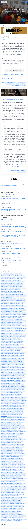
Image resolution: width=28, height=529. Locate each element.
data (23, 358)
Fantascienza (4, 361)
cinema (22, 425)
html (19, 486)
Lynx (23, 506)
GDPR (20, 274)
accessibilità (15, 334)
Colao (13, 459)
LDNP (15, 82)
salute (9, 436)
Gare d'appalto (22, 398)
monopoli (3, 327)
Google (7, 277)
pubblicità (24, 313)
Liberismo (3, 448)
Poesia (7, 475)
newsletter (4, 386)
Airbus (19, 500)
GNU (14, 494)
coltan (8, 381)
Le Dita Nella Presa (21, 82)
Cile (11, 402)
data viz (14, 325)
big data (20, 438)
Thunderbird (20, 450)
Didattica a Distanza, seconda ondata (10, 253)
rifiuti (10, 334)
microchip (20, 478)
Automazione (4, 359)
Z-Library (12, 489)
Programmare (4, 395)
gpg (17, 484)
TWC (13, 331)
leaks (20, 487)
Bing (8, 489)
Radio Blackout (9, 391)
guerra (17, 283)
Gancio (17, 377)
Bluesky (3, 433)
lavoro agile (19, 434)
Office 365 (3, 377)
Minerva (20, 455)
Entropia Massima (14, 386)
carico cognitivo (13, 464)
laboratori (23, 306)
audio (21, 278)
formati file (13, 511)
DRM (16, 459)
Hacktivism (20, 361)
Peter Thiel (21, 355)
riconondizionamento (6, 438)
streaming (17, 425)
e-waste (14, 394)
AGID (23, 389)
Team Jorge (3, 444)
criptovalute (10, 319)
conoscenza (10, 372)
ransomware (9, 342)
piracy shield (4, 289)
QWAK (16, 475)
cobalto (23, 380)
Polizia (18, 350)
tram (2, 494)
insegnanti (21, 308)
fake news (3, 350)
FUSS (24, 391)
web (8, 356)
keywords (24, 486)
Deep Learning (4, 363)
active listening (10, 487)
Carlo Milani (11, 288)
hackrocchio (17, 397)
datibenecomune (22, 431)
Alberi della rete (5, 367)
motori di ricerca (17, 313)
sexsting (24, 85)
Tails (8, 409)
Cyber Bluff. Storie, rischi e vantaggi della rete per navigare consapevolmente (13, 249)
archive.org (17, 395)
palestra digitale (14, 406)
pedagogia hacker (16, 280)
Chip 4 (19, 452)
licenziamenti (9, 509)
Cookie (2, 400)
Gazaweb (3, 314)
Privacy (12, 275)
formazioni (17, 458)
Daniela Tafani (21, 316)
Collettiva (3, 453)
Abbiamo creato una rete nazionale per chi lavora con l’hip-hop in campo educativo (13, 235)
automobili (3, 414)
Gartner (3, 439)
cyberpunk (15, 455)
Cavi (18, 322)
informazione (10, 369)
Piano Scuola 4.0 (17, 291)
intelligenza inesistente (9, 422)
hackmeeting (19, 286)
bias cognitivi (4, 308)
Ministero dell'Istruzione (7, 347)
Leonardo (15, 506)
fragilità (9, 425)
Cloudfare (17, 331)
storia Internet (15, 364)
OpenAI (9, 317)
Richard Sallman (8, 494)
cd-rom (24, 519)
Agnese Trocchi (4, 316)
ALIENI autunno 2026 (6, 219)
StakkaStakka (4, 325)
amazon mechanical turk (15, 378)
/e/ (10, 455)
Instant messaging (5, 375)
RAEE (10, 316)
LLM (2, 303)
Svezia (19, 517)
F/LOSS (24, 439)
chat (2, 349)
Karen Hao (3, 520)
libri (14, 84)
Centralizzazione (20, 420)
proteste (18, 305)
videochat (13, 389)
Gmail (19, 428)
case (20, 439)
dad (21, 283)
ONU (24, 475)
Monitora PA (12, 505)
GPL (8, 386)
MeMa (23, 422)
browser (10, 359)
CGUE (2, 330)
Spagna (17, 369)
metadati (19, 416)
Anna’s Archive (10, 408)
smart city (3, 358)
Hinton (2, 413)
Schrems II (8, 294)
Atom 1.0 (4, 268)
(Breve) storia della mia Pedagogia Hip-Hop (11, 231)
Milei (25, 478)
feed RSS (20, 464)
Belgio (2, 519)
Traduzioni (21, 453)
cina (8, 392)
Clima (7, 400)
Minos (19, 430)
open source (15, 311)
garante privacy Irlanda (13, 444)
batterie (8, 328)
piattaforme (18, 288)
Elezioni (3, 391)
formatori (3, 398)
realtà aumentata (15, 456)
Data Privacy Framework (15, 314)
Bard (5, 489)
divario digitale (13, 352)
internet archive (5, 378)
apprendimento (21, 363)
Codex (2, 441)
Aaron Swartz (14, 375)
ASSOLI (22, 413)
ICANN (2, 430)
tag (2, 487)
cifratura (19, 414)
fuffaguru (13, 423)
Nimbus (3, 394)
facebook (3, 302)
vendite (3, 484)
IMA (5, 331)
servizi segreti (22, 381)
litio (5, 336)
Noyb (10, 325)
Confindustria (4, 512)
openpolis (20, 333)
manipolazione (16, 342)
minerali (3, 498)
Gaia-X (8, 324)
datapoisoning (4, 503)
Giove (16, 398)
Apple (2, 295)
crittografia (13, 350)
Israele (23, 288)
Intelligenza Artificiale (7, 82)
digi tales (15, 516)
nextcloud (7, 355)
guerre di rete (4, 288)
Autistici (22, 353)
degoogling (16, 347)
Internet (10, 308)
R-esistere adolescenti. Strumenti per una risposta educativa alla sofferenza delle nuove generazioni (13, 227)
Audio (17, 84)
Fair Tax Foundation (5, 423)
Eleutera (19, 461)
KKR (13, 317)
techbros (16, 330)
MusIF (22, 470)
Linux (20, 311)
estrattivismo (22, 309)
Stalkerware (23, 84)
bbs (2, 477)
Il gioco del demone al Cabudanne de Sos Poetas (13, 198)
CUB (8, 473)
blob (24, 464)
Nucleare (23, 352)
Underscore (4, 384)
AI (1, 274)
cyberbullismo (4, 508)
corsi (23, 336)
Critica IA (3, 392)
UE (23, 275)
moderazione (23, 370)
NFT (2, 331)
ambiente (14, 322)
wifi (2, 402)
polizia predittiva (17, 336)
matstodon (8, 469)
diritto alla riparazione (16, 327)
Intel (2, 355)
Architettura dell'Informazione (16, 514)
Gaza (21, 319)
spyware (12, 170)
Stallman (14, 442)
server (11, 397)
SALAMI (14, 445)
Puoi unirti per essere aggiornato (9, 185)
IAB (22, 517)
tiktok (22, 369)
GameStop (15, 508)
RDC (8, 480)
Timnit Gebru (4, 517)
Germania (18, 392)
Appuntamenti (8, 283)
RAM (12, 381)
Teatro (14, 509)
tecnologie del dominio (6, 339)
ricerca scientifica (12, 466)
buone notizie (23, 295)
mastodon (9, 322)
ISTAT (14, 383)
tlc (6, 519)
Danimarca (3, 380)
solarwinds (19, 519)
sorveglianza (9, 84)
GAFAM (2, 277)
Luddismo (22, 466)
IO (14, 369)
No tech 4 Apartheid (17, 359)
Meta (14, 277)
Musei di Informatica (18, 408)
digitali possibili (5, 352)
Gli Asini (12, 367)
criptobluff (24, 400)
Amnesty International (6, 478)
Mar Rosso (24, 397)
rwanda (11, 452)
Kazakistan (22, 417)
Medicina (12, 370)
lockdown (3, 506)
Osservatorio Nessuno (10, 441)
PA (16, 303)
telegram (15, 316)
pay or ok (19, 405)
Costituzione (14, 428)
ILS (13, 425)
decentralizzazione (19, 372)
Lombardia (3, 369)
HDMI (19, 459)
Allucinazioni (18, 367)
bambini (3, 344)
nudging (22, 402)
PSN (11, 506)
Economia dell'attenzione (11, 388)
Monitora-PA (4, 317)
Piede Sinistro (16, 402)
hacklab (17, 370)
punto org (7, 430)
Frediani (3, 456)
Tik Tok (16, 328)
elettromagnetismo (5, 459)
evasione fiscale (5, 452)
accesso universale (11, 414)
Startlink (13, 377)
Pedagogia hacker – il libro (7, 223)
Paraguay (22, 444)
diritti (7, 314)
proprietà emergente (6, 497)
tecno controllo (21, 281)
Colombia (8, 442)
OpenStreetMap (13, 419)
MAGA (23, 367)
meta (2, 403)
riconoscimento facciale (17, 294)
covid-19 (15, 339)
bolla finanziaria (12, 363)
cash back (14, 469)
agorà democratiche (9, 467)
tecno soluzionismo (5, 364)
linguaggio (3, 425)
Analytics (18, 389)
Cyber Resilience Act (17, 520)
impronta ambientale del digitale (8, 299)
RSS (10, 268)
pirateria (3, 322)
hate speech (13, 461)
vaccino (12, 411)
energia (3, 297)
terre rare (6, 303)
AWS (2, 422)
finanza (24, 320)
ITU (23, 455)
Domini (16, 487)
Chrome (16, 381)
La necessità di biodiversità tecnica (9, 194)
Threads (20, 388)
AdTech (20, 475)
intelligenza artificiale (6, 345)
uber (2, 409)
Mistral (10, 516)
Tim (19, 303)
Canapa (24, 483)
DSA (12, 330)
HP (11, 409)
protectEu (13, 413)
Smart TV (3, 328)
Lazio (23, 489)
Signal (24, 334)
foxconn (23, 403)
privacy (17, 170)
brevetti (18, 384)
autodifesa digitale (10, 341)
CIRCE (14, 283)
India (15, 452)
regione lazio (4, 502)
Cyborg (20, 498)
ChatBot (3, 341)
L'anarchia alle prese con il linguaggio (10, 205)
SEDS (13, 497)
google (13, 300)
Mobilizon (13, 434)
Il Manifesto (4, 434)
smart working (12, 306)
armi (21, 322)
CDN (8, 398)
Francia (16, 309)
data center (11, 320)
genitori (17, 512)
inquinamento (13, 281)
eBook (19, 489)
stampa (20, 472)
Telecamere (15, 453)
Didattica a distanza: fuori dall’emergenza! (11, 260)
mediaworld (22, 503)
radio (8, 377)
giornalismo (4, 338)
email (17, 345)
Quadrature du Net (5, 491)
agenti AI (3, 342)
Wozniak (18, 492)
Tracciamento (4, 334)
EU (24, 294)
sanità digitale (10, 380)
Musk (11, 291)
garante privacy (5, 309)
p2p (13, 417)
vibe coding (11, 395)
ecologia (10, 313)
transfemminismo (5, 397)
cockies (19, 442)
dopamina (24, 314)
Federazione (11, 512)
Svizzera (17, 417)
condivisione (17, 473)
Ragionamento (12, 481)
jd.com (17, 503)
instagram (3, 356)
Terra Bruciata (4, 464)
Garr (14, 519)
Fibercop (21, 508)
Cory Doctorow (14, 355)
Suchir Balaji (11, 458)
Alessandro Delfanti (6, 470)
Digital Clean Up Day (14, 495)
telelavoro (16, 353)
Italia (20, 328)
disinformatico (21, 419)
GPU (24, 467)
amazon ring (15, 427)
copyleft (7, 406)
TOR (5, 409)
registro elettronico (11, 500)
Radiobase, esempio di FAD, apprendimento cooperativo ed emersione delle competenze (12, 244)
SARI (14, 400)
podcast (3, 411)
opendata (9, 331)
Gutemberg (3, 473)
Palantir (12, 309)
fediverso (20, 339)
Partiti (17, 433)
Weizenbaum (8, 433)
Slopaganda (18, 448)
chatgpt (18, 400)
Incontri (19, 511)
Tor (16, 489)
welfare (13, 491)
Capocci (3, 469)
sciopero (10, 519)
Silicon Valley (11, 349)
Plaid (2, 406)
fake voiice (9, 472)
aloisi (2, 511)
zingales (10, 502)
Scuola (8, 300)
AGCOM (7, 305)
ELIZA (24, 388)
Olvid (6, 516)
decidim (17, 467)
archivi (12, 473)
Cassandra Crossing (20, 300)
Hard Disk (18, 422)
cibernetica (6, 402)
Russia (22, 384)
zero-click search (11, 448)
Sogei (20, 506)
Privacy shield (4, 306)
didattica (13, 324)
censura (11, 292)
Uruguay (12, 480)
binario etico (22, 427)
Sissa (14, 345)
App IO (19, 469)
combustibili (14, 470)
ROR (21, 342)
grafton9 (23, 473)
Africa (21, 433)
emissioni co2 (9, 297)
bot (20, 356)
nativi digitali (11, 431)
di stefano (7, 511)
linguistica (14, 438)
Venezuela (3, 505)
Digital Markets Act (19, 480)
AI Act (9, 338)
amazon (24, 328)
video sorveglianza (14, 356)
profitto (8, 456)
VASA (22, 509)
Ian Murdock (4, 458)
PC (6, 484)
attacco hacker (19, 341)
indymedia (3, 366)
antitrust (16, 308)
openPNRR (3, 500)
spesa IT (8, 439)
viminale (22, 445)
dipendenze (12, 303)
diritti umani (18, 477)
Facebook (16, 292)
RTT (23, 447)
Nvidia (21, 467)
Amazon (3, 294)
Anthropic (3, 417)
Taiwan (10, 400)
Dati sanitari (4, 420)
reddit (10, 508)
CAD (2, 389)
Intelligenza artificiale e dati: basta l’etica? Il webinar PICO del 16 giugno (14, 210)
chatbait (19, 423)
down (22, 331)
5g (21, 458)
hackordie (14, 517)
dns (2, 336)
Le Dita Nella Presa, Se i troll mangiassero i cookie (12, 38)
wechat (7, 455)
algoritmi (17, 289)
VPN (8, 366)
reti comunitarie (5, 495)
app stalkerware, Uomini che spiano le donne (13, 99)
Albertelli (14, 358)
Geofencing (9, 450)
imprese (21, 441)
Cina (18, 299)
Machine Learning (5, 370)
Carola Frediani (18, 317)
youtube (9, 358)
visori (21, 456)
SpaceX (18, 509)
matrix (22, 492)
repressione (4, 372)
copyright (13, 305)
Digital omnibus (4, 419)
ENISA (2, 481)
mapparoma (4, 431)
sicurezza (9, 302)
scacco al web (4, 405)
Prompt (3, 475)
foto (18, 445)
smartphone (12, 286)
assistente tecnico (22, 497)
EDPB (22, 411)
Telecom (7, 413)
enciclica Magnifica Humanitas (8, 492)
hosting (17, 491)
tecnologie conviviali (6, 280)
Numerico (12, 475)
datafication (8, 383)
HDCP (23, 459)
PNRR (7, 286)
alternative (22, 299)
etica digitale (22, 386)
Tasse (19, 358)
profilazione (19, 324)
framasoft (22, 364)
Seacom (10, 445)
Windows (14, 338)
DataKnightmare (5, 291)
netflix (22, 505)
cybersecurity (16, 344)
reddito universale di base (7, 483)
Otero (2, 516)
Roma (19, 352)
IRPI (2, 447)
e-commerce (11, 503)
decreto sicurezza (15, 447)
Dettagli (24, 487)
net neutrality (14, 498)
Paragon (24, 325)
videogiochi (22, 347)
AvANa (12, 328)
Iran (6, 349)
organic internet (20, 494)
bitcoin (22, 344)
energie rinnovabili (14, 366)
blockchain (22, 330)
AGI (2, 489)
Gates (2, 467)
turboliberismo (13, 486)
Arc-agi (8, 498)
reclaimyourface (18, 391)
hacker (17, 295)
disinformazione (17, 483)
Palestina (3, 300)
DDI (8, 505)
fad (22, 305)
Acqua (18, 413)
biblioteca (17, 411)
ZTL (16, 497)
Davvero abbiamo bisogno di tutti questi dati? (12, 257)
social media (11, 289)
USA (10, 277)
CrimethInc (3, 480)
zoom (14, 420)
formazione (4, 313)
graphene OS (4, 436)
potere (23, 405)
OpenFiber (3, 381)
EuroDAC (3, 442)
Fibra (21, 334)
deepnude (3, 408)
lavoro (6, 278)
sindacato (9, 453)
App (5, 330)
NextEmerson (9, 394)
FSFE (8, 506)
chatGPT (3, 286)
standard (14, 436)
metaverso (10, 361)
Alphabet (15, 333)
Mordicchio (4, 466)
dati (18, 278)
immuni (13, 484)
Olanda (23, 428)
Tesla (9, 484)
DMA (8, 350)
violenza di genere (16, 85)
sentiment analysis (18, 502)
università (3, 319)
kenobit (3, 333)
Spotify (9, 420)
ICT (21, 392)
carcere (6, 477)
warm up (3, 461)
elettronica (6, 447)
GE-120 (7, 461)
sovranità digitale (22, 302)
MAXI (18, 466)
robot (7, 411)
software (19, 325)
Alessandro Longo (5, 428)
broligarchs (8, 344)
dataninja (10, 353)
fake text (3, 472)
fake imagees (15, 472)
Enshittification (14, 439)
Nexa (15, 361)
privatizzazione (7, 427)
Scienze (18, 505)
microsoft (3, 324)
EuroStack (9, 520)
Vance (9, 517)
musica (3, 383)
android (18, 338)
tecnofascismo (11, 384)
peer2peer (9, 417)
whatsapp (14, 302)
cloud (2, 283)
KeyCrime (12, 398)
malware (3, 305)
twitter (18, 306)
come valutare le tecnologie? (8, 202)
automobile (21, 406)
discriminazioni (12, 405)
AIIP (5, 487)
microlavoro (4, 353)
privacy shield (18, 349)
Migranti (19, 394)
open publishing (22, 516)
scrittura (22, 377)
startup (15, 450)
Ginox (14, 433)
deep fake (3, 450)
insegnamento (18, 320)
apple (9, 330)
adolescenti (8, 333)
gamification (21, 375)
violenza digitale (5, 486)
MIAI (19, 470)
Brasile (3, 509)
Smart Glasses (4, 514)
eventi (2, 388)
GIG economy (7, 403)
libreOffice (12, 392)
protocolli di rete (16, 403)
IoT (20, 447)
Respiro (3, 455)
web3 (17, 441)
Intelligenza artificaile (18, 409)
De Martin (16, 319)
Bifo (2, 427)
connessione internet (10, 295)
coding (16, 431)
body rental (17, 380)
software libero (12, 278)
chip (22, 303)
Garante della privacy (6, 311)
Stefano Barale (4, 292)
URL (9, 434)
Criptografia (4, 445)
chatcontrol (4, 320)
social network (4, 281)
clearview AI (7, 389)
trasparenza (12, 477)
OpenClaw (15, 478)
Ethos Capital (14, 430)
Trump (8, 327)
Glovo (6, 481)
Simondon (18, 383)
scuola (16, 274)
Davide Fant (9, 336)
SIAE (22, 452)
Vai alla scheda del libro (8, 78)
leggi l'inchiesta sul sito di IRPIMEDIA (11, 166)
